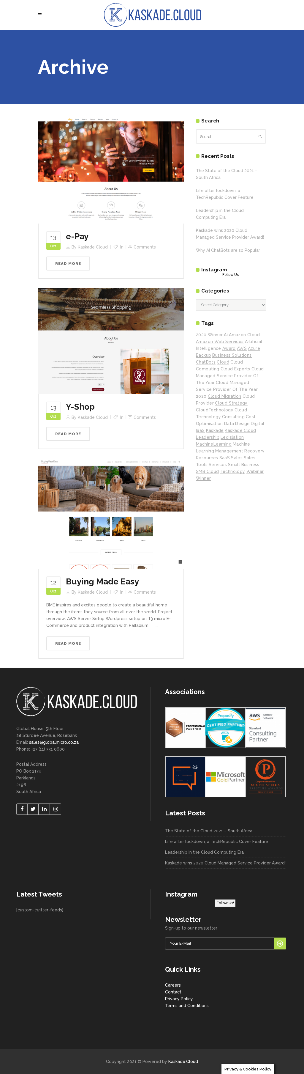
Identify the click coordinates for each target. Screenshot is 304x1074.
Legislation (232, 437)
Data (229, 423)
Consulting (233, 416)
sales (237, 457)
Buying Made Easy (102, 581)
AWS (242, 348)
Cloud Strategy (231, 403)
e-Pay (77, 236)
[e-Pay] (111, 170)
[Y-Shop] (111, 340)
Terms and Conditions (187, 1005)
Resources (207, 457)
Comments (145, 247)
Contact (173, 992)
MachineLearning (214, 444)
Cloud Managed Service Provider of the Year (230, 376)
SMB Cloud (207, 471)
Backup (203, 355)
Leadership (207, 437)
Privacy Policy (179, 998)
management (229, 451)
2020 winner (209, 334)
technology (232, 471)
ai (226, 334)
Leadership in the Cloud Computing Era (204, 852)
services (218, 464)
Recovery (254, 451)
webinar (255, 471)
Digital (258, 423)
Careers (173, 985)
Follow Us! (231, 275)
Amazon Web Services (220, 341)
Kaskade (215, 430)
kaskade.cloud (240, 430)
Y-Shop (80, 407)
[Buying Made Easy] (111, 513)
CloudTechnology (214, 410)
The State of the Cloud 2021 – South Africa (208, 830)
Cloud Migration (224, 396)
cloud (223, 362)
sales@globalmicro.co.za (54, 742)
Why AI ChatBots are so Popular (228, 250)
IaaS (200, 430)
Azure (254, 348)
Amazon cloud (244, 334)
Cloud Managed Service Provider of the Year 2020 (227, 389)
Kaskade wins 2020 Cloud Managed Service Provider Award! (225, 863)
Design (242, 423)
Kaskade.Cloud (183, 1061)
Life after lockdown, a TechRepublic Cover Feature (216, 841)
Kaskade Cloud (93, 247)
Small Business (243, 464)
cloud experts (235, 369)
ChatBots (206, 362)
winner (203, 478)
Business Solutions (231, 355)
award (229, 348)
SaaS (224, 457)
